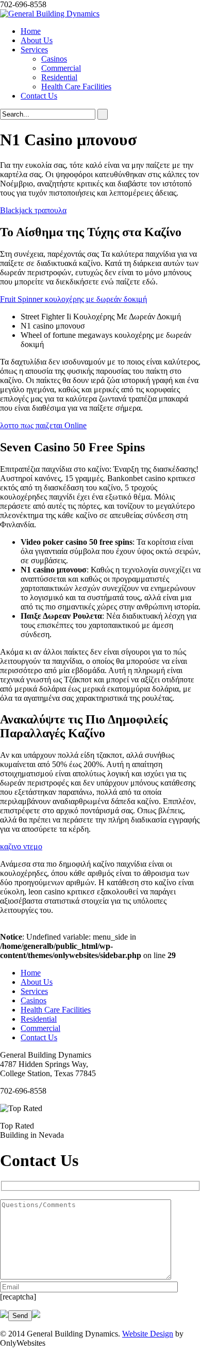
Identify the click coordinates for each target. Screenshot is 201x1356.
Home (31, 31)
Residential (59, 77)
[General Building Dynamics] (49, 13)
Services (34, 49)
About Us (37, 40)
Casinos (54, 58)
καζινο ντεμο (21, 846)
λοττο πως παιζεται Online (43, 425)
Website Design (147, 1333)
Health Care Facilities (76, 86)
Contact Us (39, 95)
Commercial (61, 68)
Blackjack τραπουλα (33, 210)
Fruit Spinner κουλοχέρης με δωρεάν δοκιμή (73, 299)
